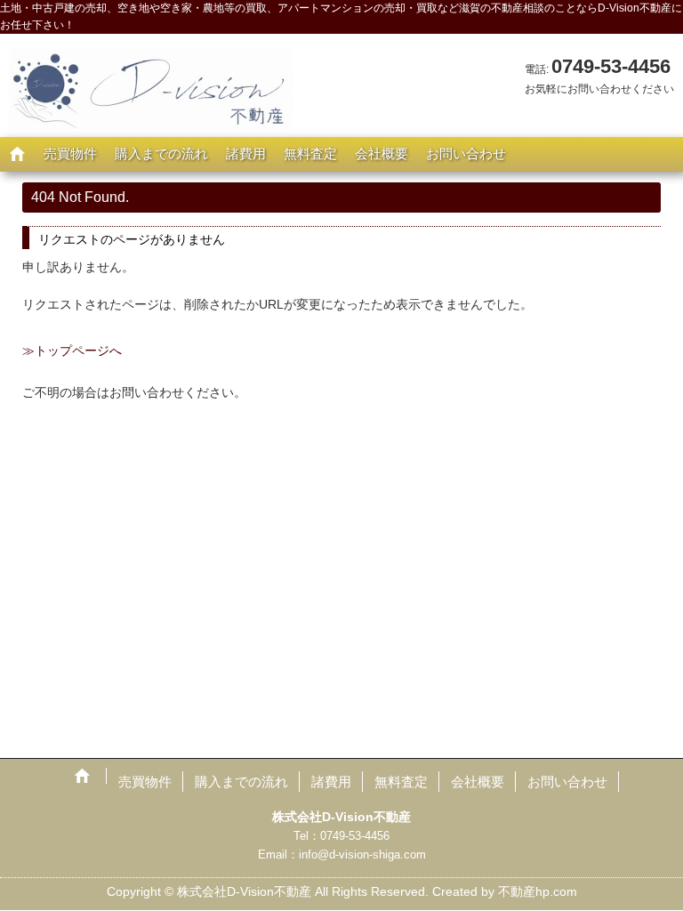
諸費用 (246, 153)
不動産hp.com (537, 891)
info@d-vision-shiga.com (362, 854)
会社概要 (381, 153)
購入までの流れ (161, 153)
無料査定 (310, 153)
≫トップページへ (72, 350)
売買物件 (70, 153)
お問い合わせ (466, 153)
